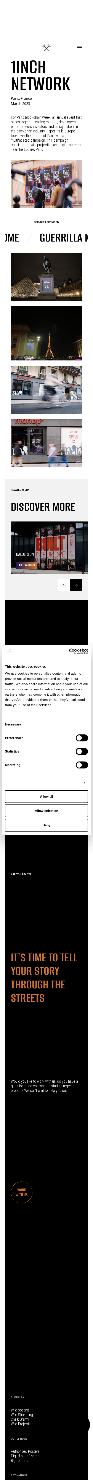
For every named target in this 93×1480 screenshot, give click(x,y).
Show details (70, 782)
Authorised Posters (25, 1451)
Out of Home (19, 1438)
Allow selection (46, 811)
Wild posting (20, 1410)
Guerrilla (17, 1397)
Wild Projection (22, 1424)
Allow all (46, 796)
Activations (19, 1475)
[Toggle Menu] (79, 47)
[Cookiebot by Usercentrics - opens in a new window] (69, 651)
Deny (46, 825)
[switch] (82, 737)
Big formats (19, 1460)
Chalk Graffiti (20, 1419)
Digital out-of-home (25, 1456)
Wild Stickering (22, 1414)
